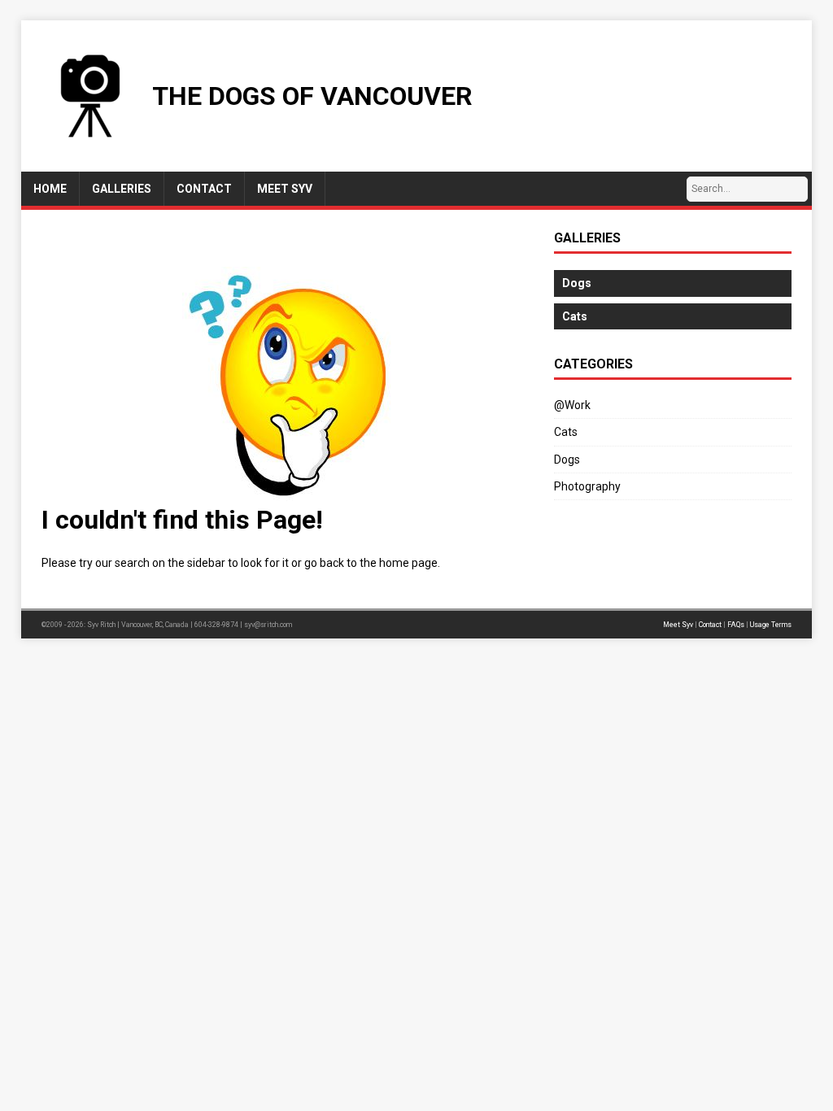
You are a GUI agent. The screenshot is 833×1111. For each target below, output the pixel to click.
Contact (710, 625)
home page (408, 562)
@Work (572, 405)
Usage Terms (771, 625)
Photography (587, 486)
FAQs (735, 625)
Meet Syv (678, 625)
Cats (566, 431)
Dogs (567, 459)
